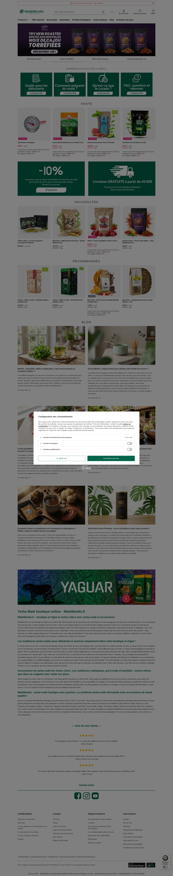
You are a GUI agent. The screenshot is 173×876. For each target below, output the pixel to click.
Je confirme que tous (111, 458)
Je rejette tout (61, 458)
